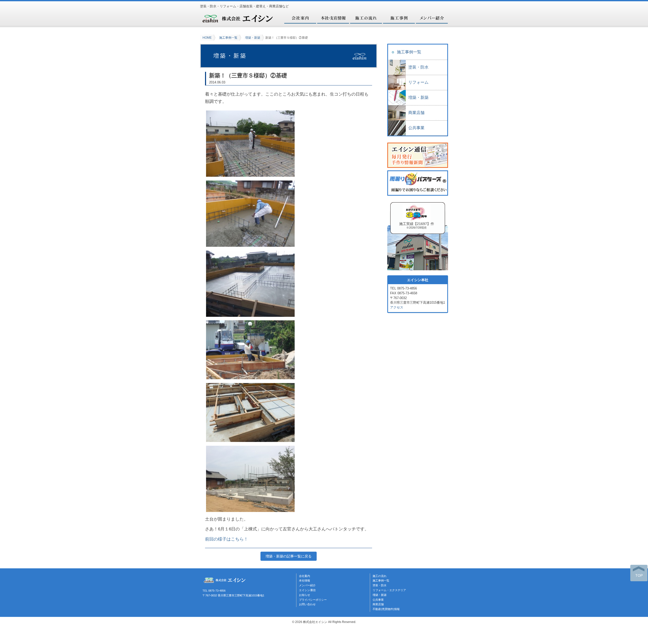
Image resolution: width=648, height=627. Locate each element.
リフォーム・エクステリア (389, 590)
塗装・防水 (418, 67)
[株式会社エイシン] (238, 21)
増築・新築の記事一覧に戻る (289, 556)
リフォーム (418, 82)
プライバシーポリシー (313, 599)
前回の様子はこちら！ (226, 539)
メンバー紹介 (431, 17)
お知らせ (304, 594)
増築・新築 (252, 37)
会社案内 (300, 17)
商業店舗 (416, 112)
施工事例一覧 (228, 37)
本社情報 (304, 580)
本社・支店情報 (332, 17)
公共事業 (416, 128)
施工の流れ (365, 17)
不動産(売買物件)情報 (386, 609)
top (639, 575)
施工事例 (398, 17)
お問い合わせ (307, 604)
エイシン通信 (307, 590)
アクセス (396, 307)
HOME (207, 37)
